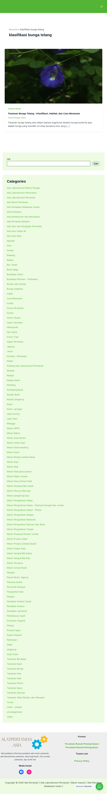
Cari (8, 159)
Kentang (11, 385)
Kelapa (10, 375)
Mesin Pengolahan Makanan (21, 519)
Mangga (11, 423)
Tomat (10, 702)
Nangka (11, 572)
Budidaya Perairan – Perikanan (22, 279)
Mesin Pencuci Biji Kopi (19, 491)
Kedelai (10, 370)
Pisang (10, 625)
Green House (13, 317)
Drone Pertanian (15, 308)
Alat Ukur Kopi (14, 236)
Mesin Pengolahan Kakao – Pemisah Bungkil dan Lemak (35, 505)
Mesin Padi (12, 466)
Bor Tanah (12, 264)
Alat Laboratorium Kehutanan (22, 192)
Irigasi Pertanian (15, 341)
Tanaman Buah (14, 664)
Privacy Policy (81, 761)
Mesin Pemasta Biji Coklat (20, 486)
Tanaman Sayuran (16, 692)
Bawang (11, 255)
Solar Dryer (12, 654)
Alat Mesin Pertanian (17, 202)
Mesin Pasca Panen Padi (19, 481)
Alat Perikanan (14, 212)
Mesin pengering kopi (18, 495)
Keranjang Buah (15, 389)
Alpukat (11, 240)
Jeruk (10, 351)
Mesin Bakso (13, 433)
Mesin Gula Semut (16, 438)
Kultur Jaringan (14, 409)
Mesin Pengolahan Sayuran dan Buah (26, 524)
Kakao (10, 361)
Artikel (10, 250)
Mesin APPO (13, 428)
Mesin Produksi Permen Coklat (22, 534)
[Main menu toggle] (101, 6)
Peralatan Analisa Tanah (19, 601)
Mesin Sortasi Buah (17, 567)
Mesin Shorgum (15, 563)
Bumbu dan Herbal (16, 284)
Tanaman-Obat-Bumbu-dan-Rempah (25, 697)
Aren (9, 245)
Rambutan (12, 640)
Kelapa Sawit (13, 380)
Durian (10, 313)
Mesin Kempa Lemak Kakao (21, 457)
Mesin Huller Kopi (16, 442)
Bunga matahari (15, 289)
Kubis (10, 404)
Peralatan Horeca (15, 606)
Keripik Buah (13, 394)
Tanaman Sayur (15, 688)
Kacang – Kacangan (17, 356)
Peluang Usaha (14, 582)
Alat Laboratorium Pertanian (21, 197)
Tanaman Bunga (15, 668)
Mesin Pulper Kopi (16, 548)
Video (10, 716)
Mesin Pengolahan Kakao (20, 500)
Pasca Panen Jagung (17, 577)
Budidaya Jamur (15, 274)
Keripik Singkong (15, 399)
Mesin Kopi (12, 462)
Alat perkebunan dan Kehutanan (23, 216)
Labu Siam (12, 418)
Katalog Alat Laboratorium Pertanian (25, 366)
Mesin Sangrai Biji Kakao (19, 553)
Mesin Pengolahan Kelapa (20, 514)
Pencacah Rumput (16, 587)
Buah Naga (12, 269)
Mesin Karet (13, 452)
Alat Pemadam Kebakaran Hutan (23, 207)
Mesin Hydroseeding (17, 447)
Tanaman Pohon (15, 683)
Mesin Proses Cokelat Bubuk (22, 543)
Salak (9, 644)
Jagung (10, 346)
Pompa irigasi (13, 630)
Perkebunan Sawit (16, 616)
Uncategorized (14, 712)
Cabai (10, 293)
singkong (11, 649)
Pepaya (10, 596)
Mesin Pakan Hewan (17, 476)
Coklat (10, 303)
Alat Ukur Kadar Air (16, 231)
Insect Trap (12, 337)
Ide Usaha (12, 332)
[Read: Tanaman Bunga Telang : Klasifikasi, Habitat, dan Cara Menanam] (53, 76)
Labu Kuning (13, 414)
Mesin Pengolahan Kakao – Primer (24, 510)
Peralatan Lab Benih (17, 611)
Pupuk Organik (14, 635)
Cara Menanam (14, 298)
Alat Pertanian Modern (18, 221)
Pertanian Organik (16, 620)
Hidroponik (12, 327)
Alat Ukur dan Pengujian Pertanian (24, 226)
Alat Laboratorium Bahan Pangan (23, 188)
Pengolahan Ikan (15, 591)
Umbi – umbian (14, 707)
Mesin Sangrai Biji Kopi (18, 558)
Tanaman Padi (14, 678)
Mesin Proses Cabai (17, 539)
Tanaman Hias (14, 673)
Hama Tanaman (15, 322)
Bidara (10, 260)
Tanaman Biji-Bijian (16, 659)
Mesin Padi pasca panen (19, 471)
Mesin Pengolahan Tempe (20, 529)
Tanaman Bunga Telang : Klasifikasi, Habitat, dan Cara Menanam (44, 113)
